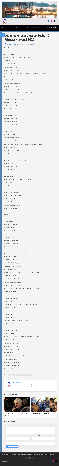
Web (7, 441)
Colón (9, 374)
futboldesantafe (13, 44)
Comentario (9, 426)
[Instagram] (51, 21)
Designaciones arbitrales (17, 374)
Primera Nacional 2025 (28, 374)
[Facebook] (49, 21)
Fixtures (29, 28)
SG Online (12, 463)
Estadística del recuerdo (19, 28)
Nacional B (34, 44)
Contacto (51, 28)
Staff (46, 28)
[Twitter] (54, 21)
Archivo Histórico (38, 28)
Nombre (8, 435)
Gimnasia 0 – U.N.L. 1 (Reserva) (40, 413)
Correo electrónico (37, 435)
